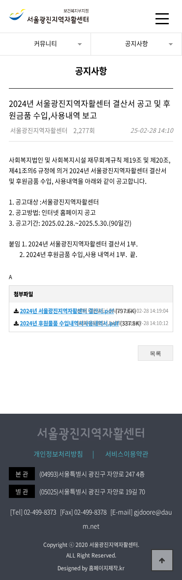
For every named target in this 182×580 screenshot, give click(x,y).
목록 (155, 353)
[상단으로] (162, 560)
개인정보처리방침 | (64, 454)
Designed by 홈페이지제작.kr (91, 568)
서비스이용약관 (122, 454)
